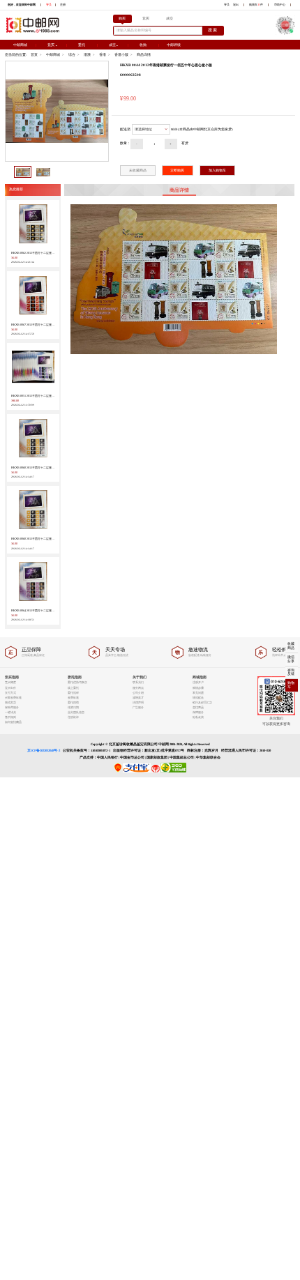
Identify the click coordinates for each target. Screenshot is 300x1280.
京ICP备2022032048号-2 (43, 750)
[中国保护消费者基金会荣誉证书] (155, 771)
